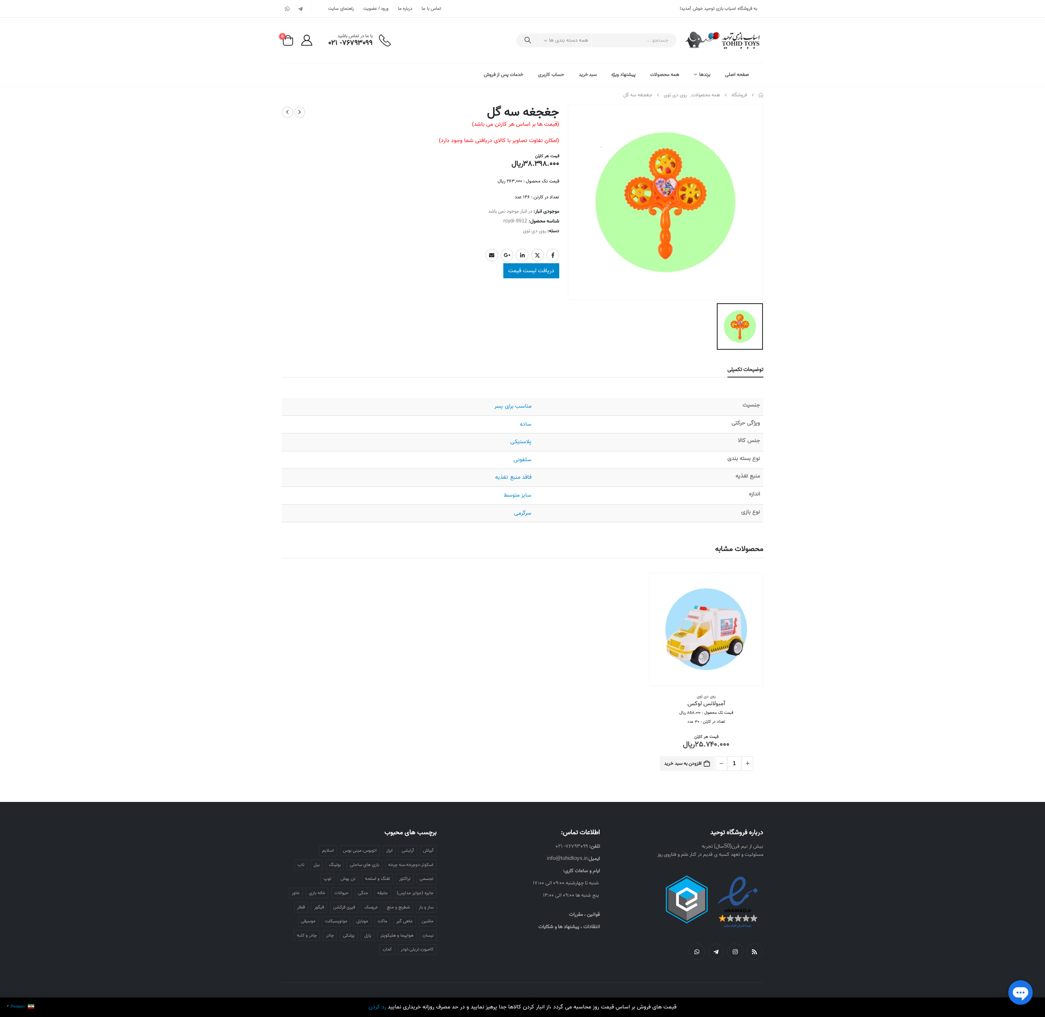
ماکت (382, 921)
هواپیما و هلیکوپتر (397, 935)
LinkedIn (522, 255)
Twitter (537, 255)
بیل (317, 864)
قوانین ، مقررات (584, 914)
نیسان (428, 935)
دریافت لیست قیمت (531, 270)
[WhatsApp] (287, 8)
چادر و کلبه (307, 935)
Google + (507, 255)
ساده (525, 424)
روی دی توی (534, 231)
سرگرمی (522, 513)
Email (491, 255)
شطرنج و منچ (398, 907)
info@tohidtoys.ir (567, 858)
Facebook (552, 255)
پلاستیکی (520, 441)
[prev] (299, 112)
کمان (387, 949)
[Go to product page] (706, 629)
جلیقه (382, 893)
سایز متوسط (517, 495)
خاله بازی (317, 893)
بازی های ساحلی (364, 864)
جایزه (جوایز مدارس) (415, 893)
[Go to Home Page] (760, 95)
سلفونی (522, 459)
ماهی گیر (404, 921)
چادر (330, 935)
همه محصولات (664, 74)
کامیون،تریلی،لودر (417, 949)
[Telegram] (300, 8)
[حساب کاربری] (306, 40)
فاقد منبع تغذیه (513, 477)
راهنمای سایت (341, 8)
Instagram (735, 952)
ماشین (428, 921)
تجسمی (427, 878)
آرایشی (408, 850)
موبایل (362, 921)
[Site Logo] (723, 40)
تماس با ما (431, 8)
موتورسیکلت (336, 921)
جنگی (363, 893)
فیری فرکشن (344, 907)
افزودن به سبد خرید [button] (683, 763)
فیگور (319, 907)
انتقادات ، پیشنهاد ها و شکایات (569, 926)
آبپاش (428, 850)
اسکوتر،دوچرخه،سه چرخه (411, 864)
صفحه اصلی (737, 74)
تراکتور (405, 878)
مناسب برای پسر (512, 406)
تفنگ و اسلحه (377, 878)
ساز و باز (426, 907)
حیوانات (341, 893)
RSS (754, 952)
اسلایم (328, 850)
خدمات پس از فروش (503, 74)
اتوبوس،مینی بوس (360, 850)
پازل (367, 935)
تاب (301, 864)
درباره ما (405, 8)
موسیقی (308, 921)
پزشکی (349, 935)
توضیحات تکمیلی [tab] (745, 369)
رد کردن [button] (377, 1007)
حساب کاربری (551, 74)
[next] (287, 112)
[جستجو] (527, 40)
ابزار (389, 850)
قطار (301, 907)
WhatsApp (697, 952)
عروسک (371, 907)
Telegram (716, 952)
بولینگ (335, 864)
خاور (296, 893)
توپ (327, 878)
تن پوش (348, 878)
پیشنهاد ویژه (623, 74)
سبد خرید (588, 74)
